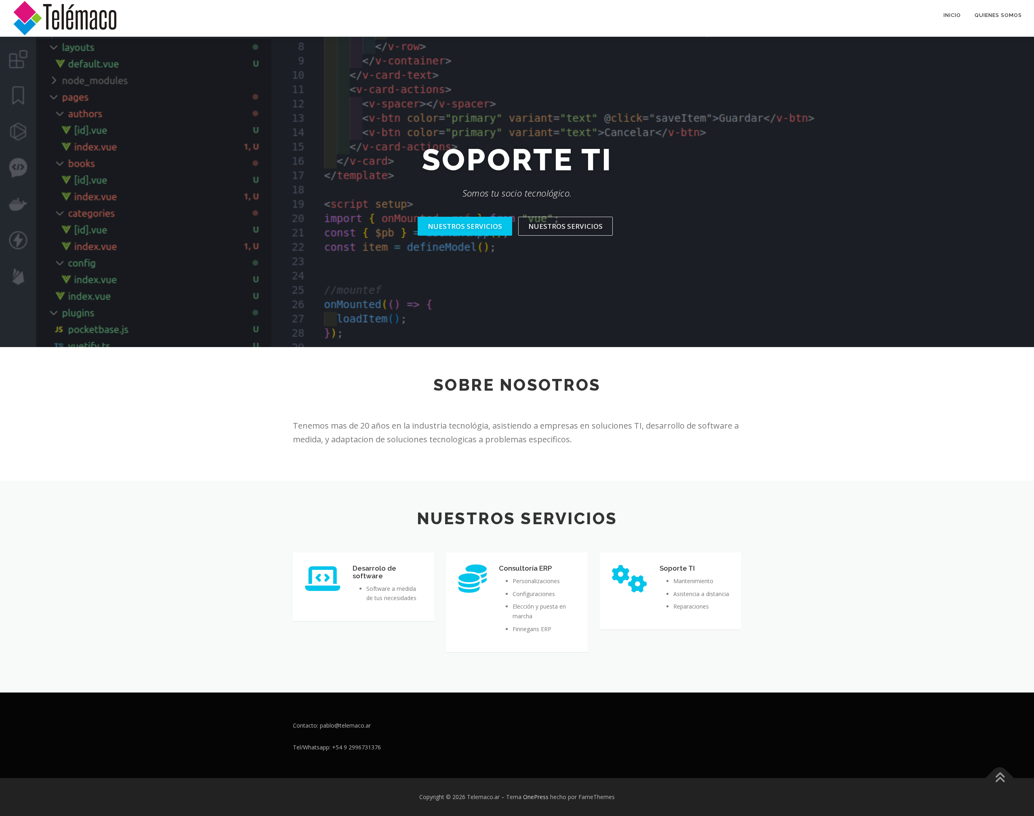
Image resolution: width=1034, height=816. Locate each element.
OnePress (536, 797)
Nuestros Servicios (565, 226)
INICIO (952, 15)
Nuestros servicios (465, 226)
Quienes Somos (998, 15)
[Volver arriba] (1000, 778)
